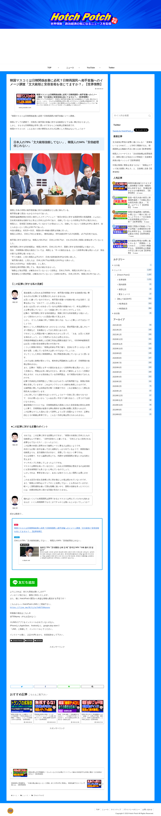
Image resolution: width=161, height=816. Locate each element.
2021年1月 (132, 334)
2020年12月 (132, 339)
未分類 (132, 313)
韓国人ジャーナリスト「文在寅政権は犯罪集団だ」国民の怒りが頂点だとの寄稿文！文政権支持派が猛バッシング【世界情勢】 (132, 157)
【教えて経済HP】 (133, 299)
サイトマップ (116, 809)
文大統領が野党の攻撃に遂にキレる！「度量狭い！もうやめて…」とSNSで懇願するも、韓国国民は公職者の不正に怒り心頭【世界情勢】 (132, 145)
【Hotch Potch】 (17, 640)
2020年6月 (132, 367)
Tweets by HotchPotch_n (123, 131)
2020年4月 (132, 377)
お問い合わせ (147, 809)
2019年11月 (132, 400)
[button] (150, 116)
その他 (132, 265)
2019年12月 (132, 395)
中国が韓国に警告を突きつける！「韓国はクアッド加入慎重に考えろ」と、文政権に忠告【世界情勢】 (132, 168)
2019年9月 (132, 410)
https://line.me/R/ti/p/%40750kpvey (30, 607)
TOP (97, 809)
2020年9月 (132, 353)
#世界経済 (135, 304)
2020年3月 (132, 381)
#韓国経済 (135, 308)
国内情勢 (39, 640)
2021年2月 (132, 330)
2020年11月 (132, 344)
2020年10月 (132, 348)
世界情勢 (30, 640)
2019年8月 (132, 414)
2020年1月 (132, 391)
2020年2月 (132, 386)
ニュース (132, 270)
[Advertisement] (80, 46)
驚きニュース (135, 294)
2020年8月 (132, 358)
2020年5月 (132, 372)
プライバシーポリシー (131, 809)
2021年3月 (132, 325)
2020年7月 (132, 363)
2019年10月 (132, 405)
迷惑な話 (135, 289)
